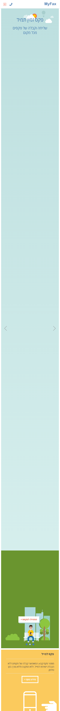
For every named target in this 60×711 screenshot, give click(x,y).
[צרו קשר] (10, 4)
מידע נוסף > (30, 679)
